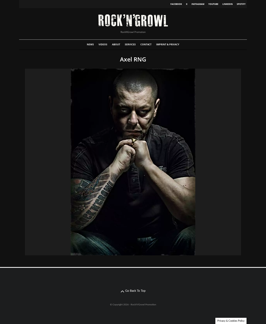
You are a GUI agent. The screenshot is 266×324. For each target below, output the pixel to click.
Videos (103, 44)
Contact (145, 44)
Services (130, 44)
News (90, 44)
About (116, 44)
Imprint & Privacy (167, 44)
